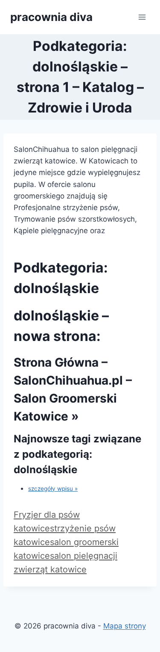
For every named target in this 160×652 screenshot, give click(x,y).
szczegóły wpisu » (53, 488)
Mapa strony (124, 626)
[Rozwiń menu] (142, 17)
